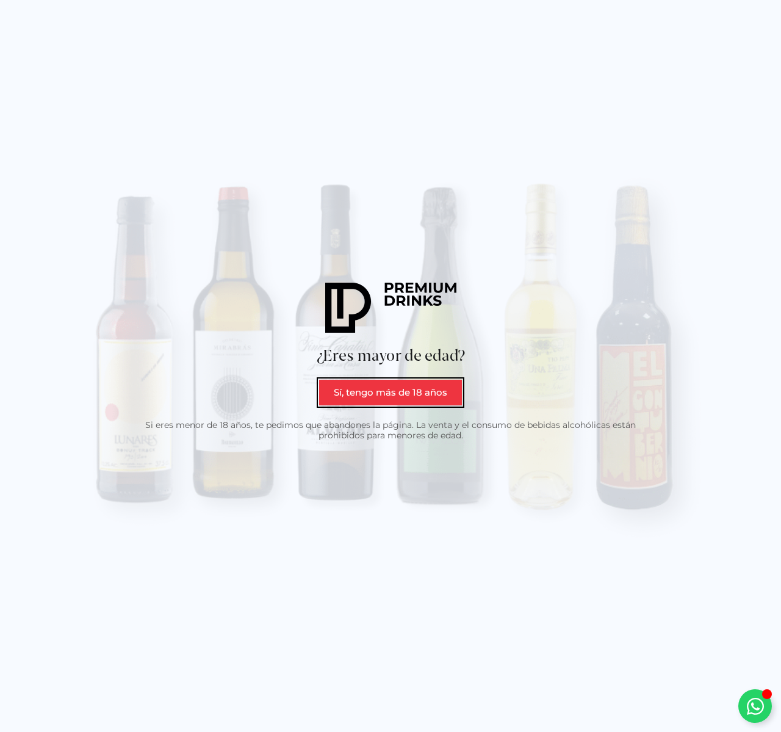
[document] (390, 366)
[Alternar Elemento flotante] (755, 706)
